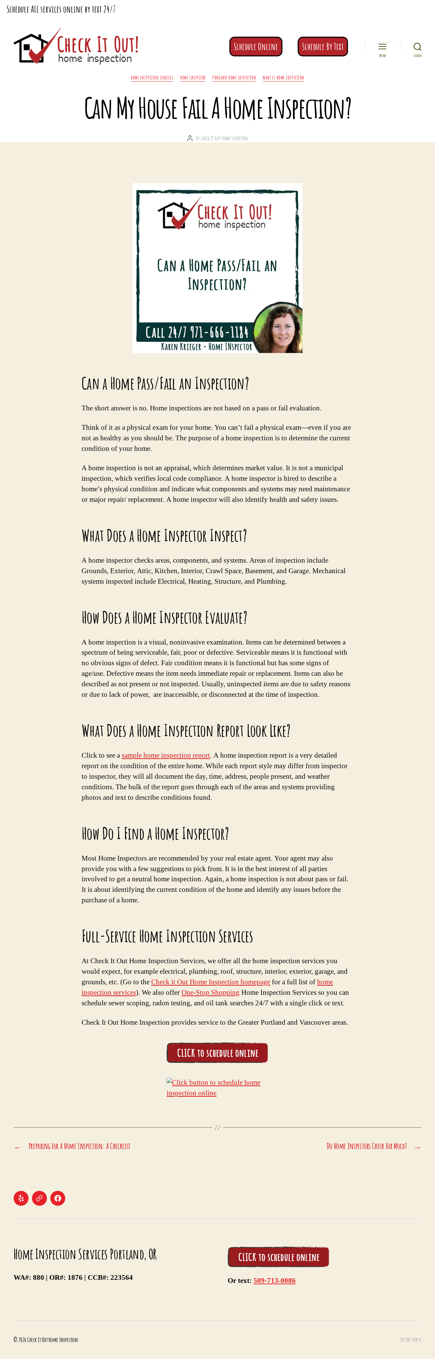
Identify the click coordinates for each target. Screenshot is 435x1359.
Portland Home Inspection (234, 78)
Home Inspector (193, 78)
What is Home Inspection (283, 78)
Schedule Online (256, 46)
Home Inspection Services (152, 78)
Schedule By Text (323, 46)
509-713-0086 (275, 1280)
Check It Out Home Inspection (224, 138)
